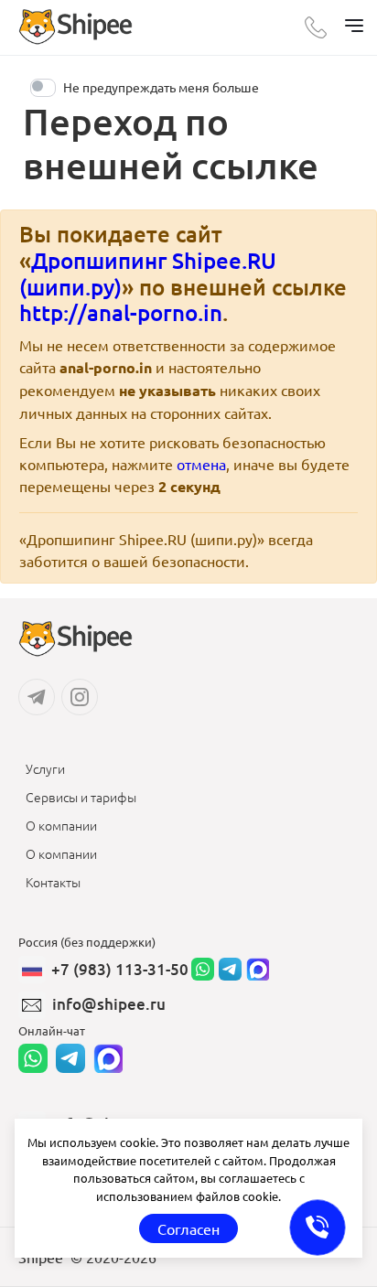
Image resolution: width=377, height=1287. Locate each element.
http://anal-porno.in (120, 312)
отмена (201, 464)
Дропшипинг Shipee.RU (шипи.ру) (147, 273)
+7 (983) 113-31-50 (119, 969)
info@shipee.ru (109, 1003)
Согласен (188, 1228)
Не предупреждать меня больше (161, 87)
